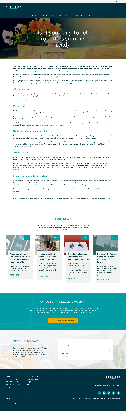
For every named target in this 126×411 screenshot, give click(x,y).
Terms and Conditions (99, 398)
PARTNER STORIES (33, 379)
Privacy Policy (76, 398)
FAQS (29, 382)
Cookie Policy (86, 398)
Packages (44, 15)
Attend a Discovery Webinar (63, 320)
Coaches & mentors (13, 379)
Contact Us (90, 15)
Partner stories (63, 15)
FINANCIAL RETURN (12, 382)
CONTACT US (10, 387)
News (52, 15)
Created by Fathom (10, 403)
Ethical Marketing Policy (114, 398)
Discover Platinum (13, 384)
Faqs (116, 1)
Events (34, 15)
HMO (107, 163)
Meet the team (77, 15)
